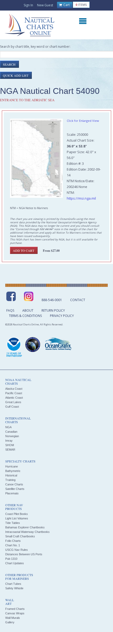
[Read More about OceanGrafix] (58, 345)
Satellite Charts (14, 488)
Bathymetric (12, 470)
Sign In (28, 5)
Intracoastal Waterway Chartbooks (27, 531)
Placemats (12, 493)
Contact (77, 300)
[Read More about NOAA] (14, 347)
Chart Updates (14, 563)
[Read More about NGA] (33, 345)
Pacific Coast (13, 393)
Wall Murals (12, 617)
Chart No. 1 (12, 545)
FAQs (10, 310)
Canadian (11, 431)
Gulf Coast (12, 406)
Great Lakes (13, 402)
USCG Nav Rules (16, 549)
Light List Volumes (16, 518)
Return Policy (53, 310)
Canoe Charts (14, 484)
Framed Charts (15, 608)
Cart (66, 5)
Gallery (9, 622)
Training (10, 479)
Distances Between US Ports (23, 554)
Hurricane (11, 466)
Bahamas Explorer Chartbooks (25, 527)
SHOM (9, 445)
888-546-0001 (52, 300)
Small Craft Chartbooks (20, 536)
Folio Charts (13, 540)
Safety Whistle (14, 588)
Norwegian (12, 436)
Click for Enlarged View (83, 121)
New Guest (45, 5)
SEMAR (10, 449)
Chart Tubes (13, 583)
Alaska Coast (13, 388)
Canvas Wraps (14, 613)
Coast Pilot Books (16, 513)
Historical (11, 475)
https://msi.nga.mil (81, 198)
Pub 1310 (11, 558)
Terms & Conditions (25, 315)
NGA (8, 427)
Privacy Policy (62, 315)
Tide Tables (12, 522)
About (27, 310)
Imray (9, 440)
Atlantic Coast (14, 397)
